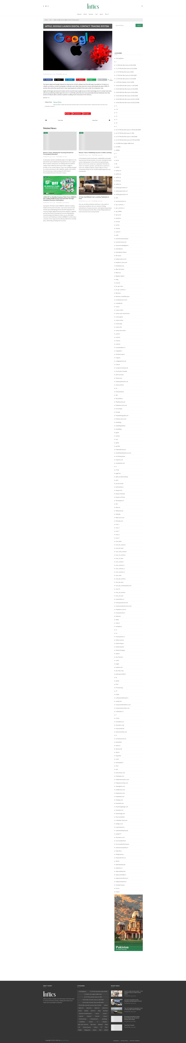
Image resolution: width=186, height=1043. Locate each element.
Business (91, 14)
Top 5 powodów (120, 817)
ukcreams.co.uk (120, 837)
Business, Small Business (122, 296)
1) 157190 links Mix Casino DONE (125, 72)
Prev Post (60, 120)
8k (116, 163)
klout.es (118, 507)
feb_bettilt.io (119, 398)
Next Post (95, 120)
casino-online (119, 320)
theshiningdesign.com (122, 806)
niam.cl (118, 623)
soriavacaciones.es (121, 738)
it (116, 466)
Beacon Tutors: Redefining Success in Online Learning (95, 152)
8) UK (117, 160)
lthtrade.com (119, 521)
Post (117, 684)
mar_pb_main (119, 582)
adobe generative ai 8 (122, 194)
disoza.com (119, 378)
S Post (117, 718)
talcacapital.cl (119, 762)
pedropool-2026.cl (121, 674)
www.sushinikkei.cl (121, 874)
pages (117, 663)
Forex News (119, 408)
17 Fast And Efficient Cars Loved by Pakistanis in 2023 (94, 197)
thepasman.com (120, 793)
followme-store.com (121, 405)
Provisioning (119, 687)
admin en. (118, 174)
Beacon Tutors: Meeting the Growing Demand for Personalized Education (58, 153)
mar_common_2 (120, 568)
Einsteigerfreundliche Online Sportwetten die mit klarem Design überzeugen (132, 1018)
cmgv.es (118, 357)
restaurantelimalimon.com (123, 704)
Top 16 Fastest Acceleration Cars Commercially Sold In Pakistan (133, 1008)
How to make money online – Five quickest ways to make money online (133, 992)
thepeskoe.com (120, 796)
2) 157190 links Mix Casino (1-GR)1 (125, 133)
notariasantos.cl (120, 636)
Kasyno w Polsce (120, 497)
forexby (118, 412)
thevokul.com (119, 810)
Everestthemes (65, 1040)
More (106, 14)
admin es (118, 177)
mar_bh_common (121, 544)
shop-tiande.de (120, 728)
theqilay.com (119, 800)
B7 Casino (118, 255)
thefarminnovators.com (122, 779)
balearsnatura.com (121, 259)
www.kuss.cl (119, 868)
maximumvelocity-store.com (124, 606)
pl (116, 677)
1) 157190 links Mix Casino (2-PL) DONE (126, 68)
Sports (101, 14)
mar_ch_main (119, 558)
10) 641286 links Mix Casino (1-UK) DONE (127, 85)
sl (116, 735)
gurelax (118, 446)
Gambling (118, 422)
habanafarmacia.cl (121, 449)
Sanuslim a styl (120, 725)
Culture (118, 364)
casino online (119, 310)
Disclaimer (116, 1040)
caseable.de (119, 303)
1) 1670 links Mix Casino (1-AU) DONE (126, 78)
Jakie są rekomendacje (122, 476)
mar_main (118, 575)
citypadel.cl (119, 350)
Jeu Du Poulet (119, 483)
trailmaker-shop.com (121, 820)
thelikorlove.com (120, 789)
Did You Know (120, 374)
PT (116, 691)
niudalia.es (119, 626)
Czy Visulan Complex (121, 371)
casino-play (119, 323)
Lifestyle (118, 514)
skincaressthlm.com (121, 731)
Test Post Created (129, 1025)
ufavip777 (118, 834)
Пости (117, 888)
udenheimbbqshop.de (122, 830)
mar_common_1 (120, 565)
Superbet (118, 755)
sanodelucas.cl (120, 721)
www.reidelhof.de (120, 871)
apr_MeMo (119, 211)
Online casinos (120, 640)
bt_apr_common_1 (121, 289)
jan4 (117, 480)
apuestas (118, 218)
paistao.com (119, 667)
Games (118, 436)
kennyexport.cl (120, 500)
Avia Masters (119, 248)
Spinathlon (119, 742)
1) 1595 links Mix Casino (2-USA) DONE (126, 75)
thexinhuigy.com (120, 813)
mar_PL (118, 589)
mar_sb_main (119, 595)
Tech (96, 14)
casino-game (119, 316)
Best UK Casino (120, 269)
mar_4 (117, 527)
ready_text (119, 701)
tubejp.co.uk (119, 823)
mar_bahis (119, 541)
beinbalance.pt (120, 265)
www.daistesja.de (120, 864)
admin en (118, 170)
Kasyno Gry (119, 490)
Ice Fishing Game (120, 456)
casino (117, 306)
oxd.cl (117, 660)
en (116, 388)
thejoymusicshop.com (122, 783)
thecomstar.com (120, 772)
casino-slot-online (121, 330)
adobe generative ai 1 (122, 187)
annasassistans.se (121, 201)
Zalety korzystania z (121, 881)
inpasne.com (119, 459)
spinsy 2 (118, 745)
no (116, 633)
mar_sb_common (120, 592)
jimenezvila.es (119, 487)
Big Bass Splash (120, 276)
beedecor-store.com (121, 262)
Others (118, 653)
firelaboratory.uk (120, 402)
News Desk (64, 74)
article (117, 225)
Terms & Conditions (135, 1040)
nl (116, 629)
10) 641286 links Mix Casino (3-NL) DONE (127, 92)
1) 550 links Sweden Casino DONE (125, 82)
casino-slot (119, 327)
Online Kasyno (120, 643)
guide (117, 442)
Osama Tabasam (65, 202)
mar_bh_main (119, 548)
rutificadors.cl (119, 711)
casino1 (118, 333)
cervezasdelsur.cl (120, 347)
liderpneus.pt (119, 510)
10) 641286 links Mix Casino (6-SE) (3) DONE (127, 102)
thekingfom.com (120, 786)
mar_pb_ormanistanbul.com (123, 585)
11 (116, 106)
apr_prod (118, 214)
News (117, 619)
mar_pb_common (121, 578)
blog (117, 279)
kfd (117, 504)
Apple (68, 113)
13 (116, 112)
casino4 (118, 344)
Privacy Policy (124, 1040)
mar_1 (117, 524)
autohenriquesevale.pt (122, 238)
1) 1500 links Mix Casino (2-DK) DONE (126, 65)
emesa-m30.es (120, 384)
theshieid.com (120, 803)
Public (117, 694)
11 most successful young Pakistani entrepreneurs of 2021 (133, 1000)
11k (117, 109)
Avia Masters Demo (121, 252)
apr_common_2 (120, 208)
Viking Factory (120, 854)
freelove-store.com (121, 419)
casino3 (118, 340)
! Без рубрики (120, 58)
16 (116, 116)
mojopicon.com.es (121, 609)
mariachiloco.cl (120, 599)
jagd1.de (118, 473)
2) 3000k (118, 146)
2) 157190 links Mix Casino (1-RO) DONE (126, 136)
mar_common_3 (120, 572)
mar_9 (117, 538)
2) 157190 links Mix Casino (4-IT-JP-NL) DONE (128, 140)
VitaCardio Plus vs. (121, 857)
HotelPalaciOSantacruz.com (123, 453)
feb (117, 395)
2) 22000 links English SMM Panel (125, 143)
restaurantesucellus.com (123, 708)
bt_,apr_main (119, 286)
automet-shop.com (121, 242)
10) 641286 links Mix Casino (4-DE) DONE (127, 95)
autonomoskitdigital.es (122, 245)
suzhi (117, 759)
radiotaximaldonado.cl (122, 697)
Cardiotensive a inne (121, 299)
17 (116, 119)
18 (116, 123)
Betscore (118, 272)
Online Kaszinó (120, 646)
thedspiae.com (120, 776)
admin (117, 167)
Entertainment (120, 391)
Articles (118, 228)
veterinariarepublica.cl (122, 847)
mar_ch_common (120, 555)
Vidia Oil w (118, 851)
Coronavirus (77, 113)
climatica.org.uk (120, 354)
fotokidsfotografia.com (122, 415)
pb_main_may (119, 670)
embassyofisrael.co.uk (122, 381)
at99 (117, 235)
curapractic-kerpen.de (122, 367)
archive (118, 221)
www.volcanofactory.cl (122, 878)
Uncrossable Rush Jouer (122, 844)
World (85, 14)
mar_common (120, 561)
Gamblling (118, 429)
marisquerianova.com (122, 602)
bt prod (118, 282)
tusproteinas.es (120, 827)
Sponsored (119, 748)
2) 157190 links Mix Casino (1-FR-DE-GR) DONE (128, 129)
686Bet (118, 150)
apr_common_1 (120, 204)
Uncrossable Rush (121, 840)
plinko (117, 680)
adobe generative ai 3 (122, 191)
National (79, 14)
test (117, 769)
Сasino (118, 891)
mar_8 (117, 534)
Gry (117, 439)
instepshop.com (120, 463)
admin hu (118, 184)
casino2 (118, 337)
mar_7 (117, 531)
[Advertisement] (128, 39)
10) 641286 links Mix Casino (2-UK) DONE (127, 89)
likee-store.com (120, 517)
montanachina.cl (120, 612)
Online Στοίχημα (120, 650)
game (117, 432)
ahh (117, 197)
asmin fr (118, 231)
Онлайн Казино (120, 885)
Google (87, 113)
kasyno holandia (120, 493)
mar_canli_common (121, 551)
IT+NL (117, 470)
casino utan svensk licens (123, 313)
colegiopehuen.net (121, 361)
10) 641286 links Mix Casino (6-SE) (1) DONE (127, 99)
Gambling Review (120, 425)
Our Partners (119, 657)
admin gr (118, 180)
